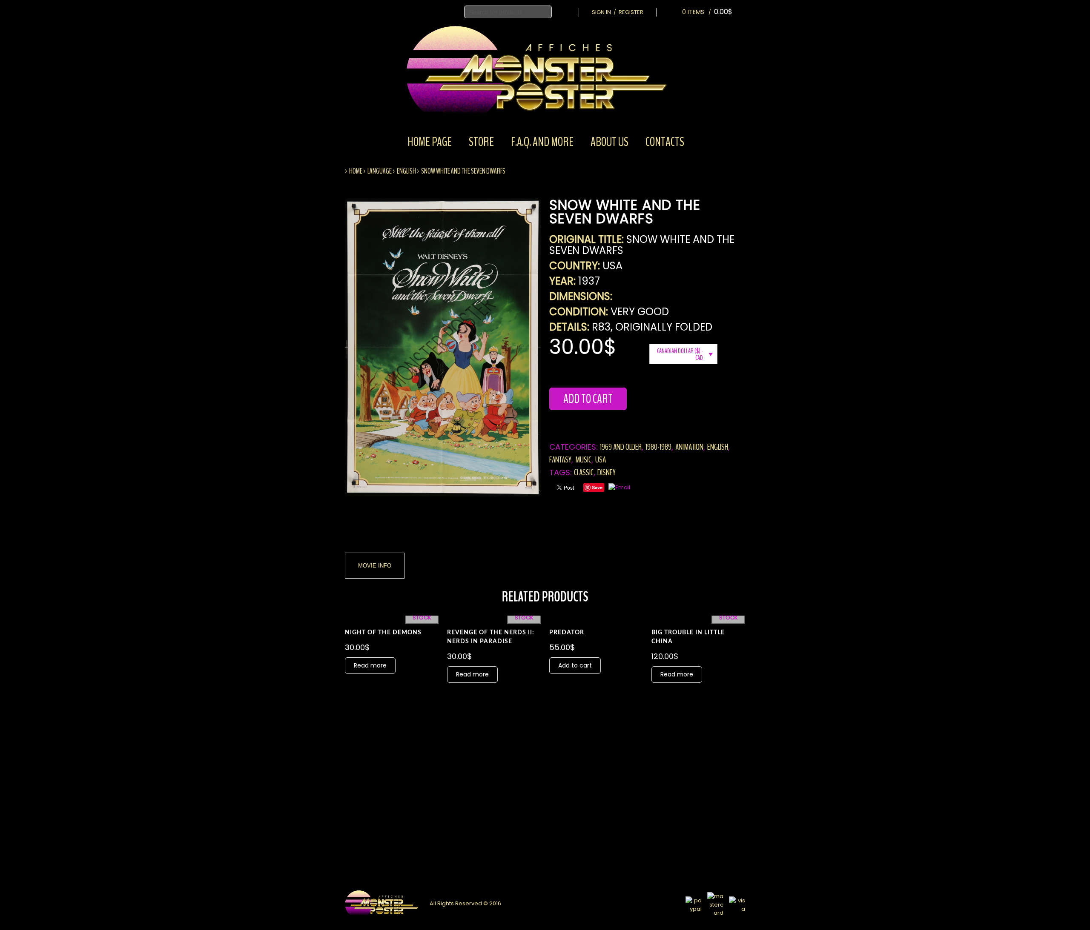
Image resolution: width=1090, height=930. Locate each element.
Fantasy (560, 459)
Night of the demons (383, 633)
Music (583, 459)
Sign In (601, 12)
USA (600, 459)
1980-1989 (658, 447)
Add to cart (588, 399)
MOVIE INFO (374, 565)
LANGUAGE (379, 171)
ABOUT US (609, 142)
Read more (370, 665)
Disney (606, 472)
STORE (481, 142)
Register (631, 12)
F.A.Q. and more (542, 142)
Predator (566, 633)
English (406, 171)
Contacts (664, 142)
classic (584, 472)
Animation (689, 447)
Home (355, 171)
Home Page (429, 142)
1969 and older (621, 447)
